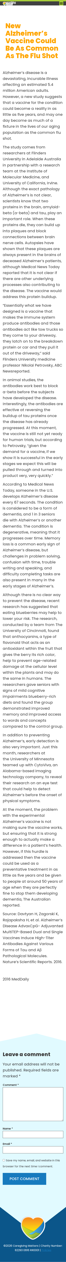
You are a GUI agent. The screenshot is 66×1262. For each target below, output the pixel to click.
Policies (46, 1250)
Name (8, 1129)
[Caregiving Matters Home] (20, 3)
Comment (11, 1085)
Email (7, 1144)
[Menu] (61, 3)
